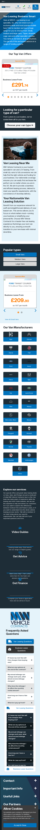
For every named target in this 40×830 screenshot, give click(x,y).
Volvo (20, 473)
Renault (29, 433)
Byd (11, 339)
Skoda (11, 447)
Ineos (29, 366)
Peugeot (11, 433)
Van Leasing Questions (22, 641)
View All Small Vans (12, 319)
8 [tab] (32, 97)
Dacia (11, 353)
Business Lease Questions (21, 649)
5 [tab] (22, 97)
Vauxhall (11, 460)
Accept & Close (20, 825)
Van (3, 1)
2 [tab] (12, 97)
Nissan (29, 420)
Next (37, 94)
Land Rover (29, 393)
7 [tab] (28, 97)
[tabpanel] (20, 76)
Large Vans (20, 264)
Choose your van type (19, 125)
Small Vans (20, 254)
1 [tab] (8, 97)
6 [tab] (25, 97)
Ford (10, 366)
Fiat (29, 353)
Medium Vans (20, 259)
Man (10, 406)
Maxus (29, 406)
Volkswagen (29, 460)
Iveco (11, 379)
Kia (11, 393)
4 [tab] (18, 97)
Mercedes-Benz (10, 420)
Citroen (29, 339)
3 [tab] (15, 97)
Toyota (29, 447)
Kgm (29, 379)
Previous (3, 94)
